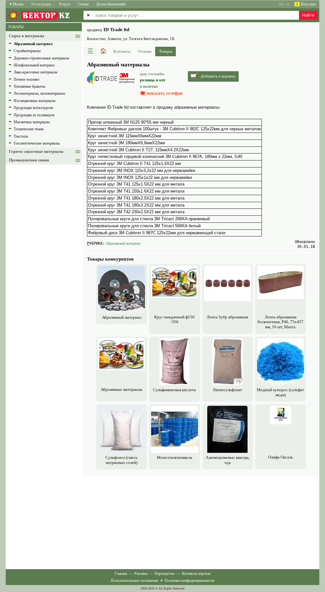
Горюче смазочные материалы (36, 151)
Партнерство (165, 573)
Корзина (306, 4)
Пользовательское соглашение (134, 580)
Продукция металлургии (33, 107)
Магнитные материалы (32, 122)
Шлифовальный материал (34, 65)
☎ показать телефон (161, 93)
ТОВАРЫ (15, 27)
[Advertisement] (200, 521)
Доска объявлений (110, 4)
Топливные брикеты (29, 86)
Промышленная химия (29, 160)
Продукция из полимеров (34, 115)
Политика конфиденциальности (189, 580)
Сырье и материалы (26, 36)
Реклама (141, 573)
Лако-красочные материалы (35, 72)
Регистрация (41, 4)
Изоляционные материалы (35, 101)
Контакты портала (196, 573)
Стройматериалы (27, 51)
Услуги (64, 4)
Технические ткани (28, 129)
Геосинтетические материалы (37, 143)
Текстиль (21, 136)
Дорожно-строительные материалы (41, 58)
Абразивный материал (123, 243)
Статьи (83, 4)
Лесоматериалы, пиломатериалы (39, 93)
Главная (121, 573)
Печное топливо (26, 79)
